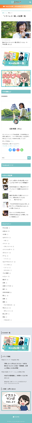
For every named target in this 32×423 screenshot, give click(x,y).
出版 (6, 240)
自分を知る (7, 270)
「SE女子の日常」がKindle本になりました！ (17, 6)
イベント (6, 243)
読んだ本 (6, 313)
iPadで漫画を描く (9, 305)
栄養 (5, 298)
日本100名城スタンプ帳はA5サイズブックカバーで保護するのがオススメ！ (18, 189)
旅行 (5, 289)
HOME (16, 417)
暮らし (5, 295)
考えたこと (6, 307)
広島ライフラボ (8, 286)
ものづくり (6, 237)
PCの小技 (6, 228)
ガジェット (7, 252)
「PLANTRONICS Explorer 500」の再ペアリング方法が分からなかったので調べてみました (19, 206)
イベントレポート (8, 249)
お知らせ (6, 231)
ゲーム (5, 255)
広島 (5, 282)
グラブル (7, 258)
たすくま (7, 267)
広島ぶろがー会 (9, 246)
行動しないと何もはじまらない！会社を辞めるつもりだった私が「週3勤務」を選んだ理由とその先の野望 (16, 366)
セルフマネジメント (9, 261)
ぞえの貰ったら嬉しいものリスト (10, 145)
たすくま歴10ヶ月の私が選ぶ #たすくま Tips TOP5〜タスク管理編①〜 (19, 181)
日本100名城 (7, 292)
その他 (5, 234)
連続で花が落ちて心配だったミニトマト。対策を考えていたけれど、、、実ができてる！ (18, 197)
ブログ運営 (6, 273)
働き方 (5, 279)
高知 (5, 317)
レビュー (6, 276)
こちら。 (12, 141)
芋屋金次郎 (7, 320)
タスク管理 (8, 264)
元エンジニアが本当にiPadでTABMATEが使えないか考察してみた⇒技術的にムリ (18, 215)
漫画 (5, 302)
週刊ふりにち (8, 310)
